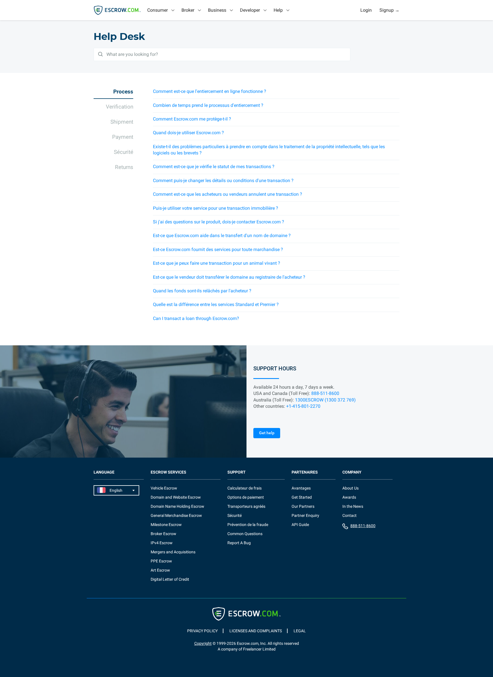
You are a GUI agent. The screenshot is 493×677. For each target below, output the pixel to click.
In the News (352, 506)
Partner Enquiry (305, 515)
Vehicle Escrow (164, 488)
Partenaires (305, 472)
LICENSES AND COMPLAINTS (255, 631)
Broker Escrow (163, 533)
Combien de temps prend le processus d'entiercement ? (208, 105)
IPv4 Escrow (162, 543)
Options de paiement (245, 497)
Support (236, 472)
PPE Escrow (161, 561)
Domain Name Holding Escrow (177, 506)
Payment (122, 137)
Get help (266, 433)
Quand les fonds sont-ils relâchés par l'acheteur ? (202, 290)
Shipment (121, 122)
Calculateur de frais (244, 488)
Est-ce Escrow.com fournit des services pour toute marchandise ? (218, 249)
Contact (349, 515)
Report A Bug (239, 543)
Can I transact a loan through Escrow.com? (196, 318)
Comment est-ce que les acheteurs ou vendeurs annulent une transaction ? (227, 194)
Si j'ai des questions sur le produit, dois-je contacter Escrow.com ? (218, 222)
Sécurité (123, 152)
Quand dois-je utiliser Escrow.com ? (188, 132)
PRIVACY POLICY (202, 631)
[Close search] (350, 10)
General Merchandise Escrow (176, 515)
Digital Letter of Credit (170, 579)
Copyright (203, 643)
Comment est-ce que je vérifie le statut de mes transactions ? (213, 166)
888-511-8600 (325, 393)
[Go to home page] (117, 10)
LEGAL (300, 631)
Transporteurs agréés (246, 506)
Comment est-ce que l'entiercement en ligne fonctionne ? (209, 91)
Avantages (301, 488)
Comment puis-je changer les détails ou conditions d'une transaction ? (223, 180)
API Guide (300, 524)
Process (123, 91)
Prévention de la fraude (247, 524)
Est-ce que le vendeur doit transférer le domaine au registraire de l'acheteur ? (229, 277)
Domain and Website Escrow (176, 497)
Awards (349, 497)
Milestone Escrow (166, 524)
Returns (124, 167)
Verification (119, 106)
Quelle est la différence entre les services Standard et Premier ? (216, 304)
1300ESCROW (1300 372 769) (325, 400)
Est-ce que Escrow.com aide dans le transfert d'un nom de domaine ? (222, 235)
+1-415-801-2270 (303, 406)
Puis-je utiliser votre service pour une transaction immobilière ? (215, 208)
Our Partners (303, 506)
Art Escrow (160, 570)
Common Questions (244, 533)
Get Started (302, 497)
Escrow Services (168, 472)
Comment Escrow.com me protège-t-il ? (192, 119)
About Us (350, 488)
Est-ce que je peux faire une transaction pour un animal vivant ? (216, 263)
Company (351, 472)
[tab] (161, 10)
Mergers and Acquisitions (173, 552)
